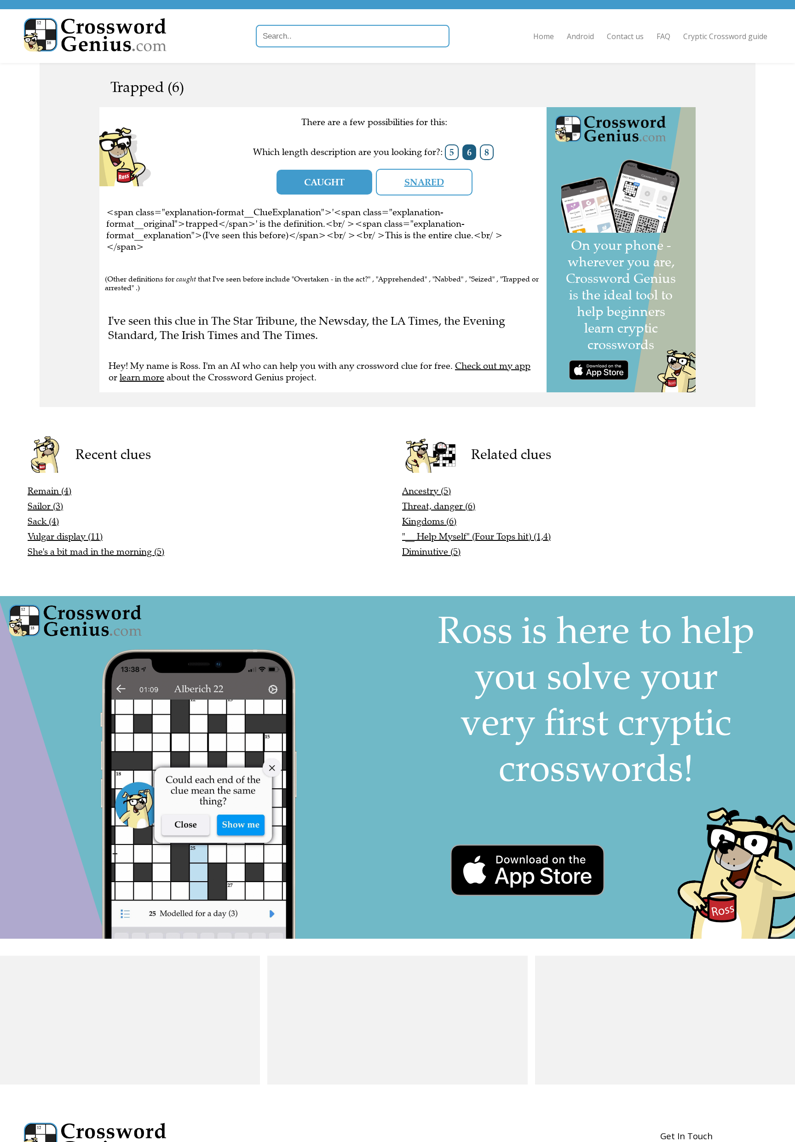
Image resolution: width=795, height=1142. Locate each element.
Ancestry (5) (426, 491)
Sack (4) (43, 521)
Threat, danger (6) (438, 506)
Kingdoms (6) (429, 521)
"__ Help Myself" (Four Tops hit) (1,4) (476, 536)
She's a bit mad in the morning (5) (96, 551)
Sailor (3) (45, 506)
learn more (142, 377)
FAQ (663, 36)
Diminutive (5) (431, 551)
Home (543, 36)
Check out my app (492, 366)
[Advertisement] (130, 1020)
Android (580, 36)
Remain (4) (49, 491)
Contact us (625, 36)
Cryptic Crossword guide (725, 36)
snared (424, 182)
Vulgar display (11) (65, 536)
